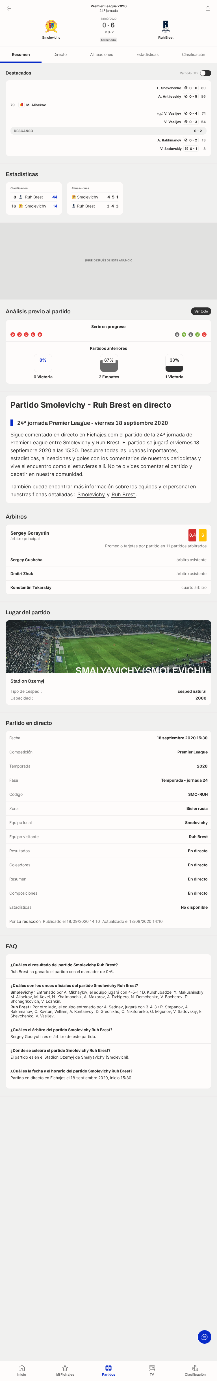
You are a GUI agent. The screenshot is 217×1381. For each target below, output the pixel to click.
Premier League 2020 (109, 6)
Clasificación (193, 54)
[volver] (9, 8)
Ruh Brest (123, 494)
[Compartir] (208, 8)
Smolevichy (91, 494)
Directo (60, 54)
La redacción (29, 921)
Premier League (192, 752)
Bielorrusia (197, 808)
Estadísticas (147, 54)
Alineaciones (101, 54)
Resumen (21, 54)
